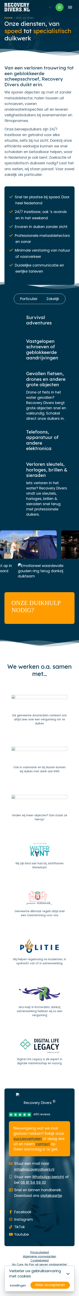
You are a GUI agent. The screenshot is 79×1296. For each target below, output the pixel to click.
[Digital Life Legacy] (39, 1052)
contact (43, 1144)
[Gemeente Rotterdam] (39, 1002)
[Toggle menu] (70, 7)
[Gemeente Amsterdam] (39, 710)
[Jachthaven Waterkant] (39, 856)
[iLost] (39, 808)
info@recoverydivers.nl (34, 1169)
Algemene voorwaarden (39, 1256)
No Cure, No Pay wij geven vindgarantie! (39, 1265)
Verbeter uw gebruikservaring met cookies (35, 1274)
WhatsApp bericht (48, 1176)
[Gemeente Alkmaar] (39, 904)
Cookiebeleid (39, 1260)
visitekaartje (51, 1195)
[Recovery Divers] (17, 7)
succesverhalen (27, 1138)
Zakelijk (52, 298)
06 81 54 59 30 (33, 1182)
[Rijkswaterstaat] (39, 760)
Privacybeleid (39, 1252)
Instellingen (18, 1285)
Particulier (28, 298)
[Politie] (39, 952)
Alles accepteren (50, 1284)
